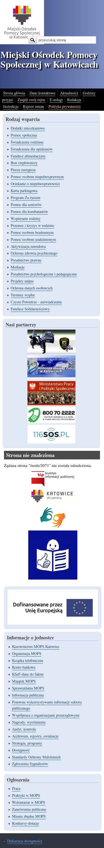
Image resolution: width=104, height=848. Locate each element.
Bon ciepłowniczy (24, 162)
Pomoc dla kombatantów (29, 211)
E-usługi (56, 99)
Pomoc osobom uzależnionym (33, 239)
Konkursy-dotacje (25, 823)
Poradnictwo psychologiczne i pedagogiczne (44, 273)
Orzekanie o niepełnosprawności (35, 183)
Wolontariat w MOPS (28, 802)
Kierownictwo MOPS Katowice (35, 646)
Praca (16, 788)
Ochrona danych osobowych (32, 287)
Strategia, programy (27, 743)
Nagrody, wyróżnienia (28, 722)
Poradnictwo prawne (26, 260)
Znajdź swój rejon (31, 99)
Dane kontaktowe (42, 92)
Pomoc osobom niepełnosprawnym (37, 176)
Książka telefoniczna (27, 660)
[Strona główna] (22, 42)
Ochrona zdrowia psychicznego (34, 253)
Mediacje (18, 267)
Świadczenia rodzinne (27, 142)
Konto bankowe (23, 667)
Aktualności (69, 92)
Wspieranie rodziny (26, 218)
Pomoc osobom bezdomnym (32, 232)
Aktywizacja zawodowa (28, 246)
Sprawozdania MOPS (28, 688)
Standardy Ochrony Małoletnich (36, 756)
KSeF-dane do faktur (28, 674)
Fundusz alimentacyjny (28, 155)
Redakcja (74, 99)
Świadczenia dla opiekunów (32, 149)
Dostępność (21, 750)
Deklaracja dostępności (24, 840)
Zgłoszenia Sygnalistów (30, 763)
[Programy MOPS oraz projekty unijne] (52, 623)
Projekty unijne (22, 280)
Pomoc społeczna (24, 135)
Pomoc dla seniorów (26, 204)
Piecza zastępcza (23, 169)
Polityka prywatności (65, 106)
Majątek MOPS (24, 681)
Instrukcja (10, 106)
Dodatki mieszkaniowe (28, 128)
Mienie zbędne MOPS (29, 816)
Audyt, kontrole (24, 729)
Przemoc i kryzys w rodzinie (32, 225)
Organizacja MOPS (26, 653)
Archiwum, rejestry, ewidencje (35, 736)
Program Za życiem (25, 197)
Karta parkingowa (24, 190)
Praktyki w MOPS (26, 795)
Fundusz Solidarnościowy (30, 308)
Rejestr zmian (33, 106)
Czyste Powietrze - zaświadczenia (36, 301)
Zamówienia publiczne (29, 809)
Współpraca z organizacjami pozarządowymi (45, 715)
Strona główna (14, 92)
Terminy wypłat (23, 294)
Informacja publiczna (28, 695)
